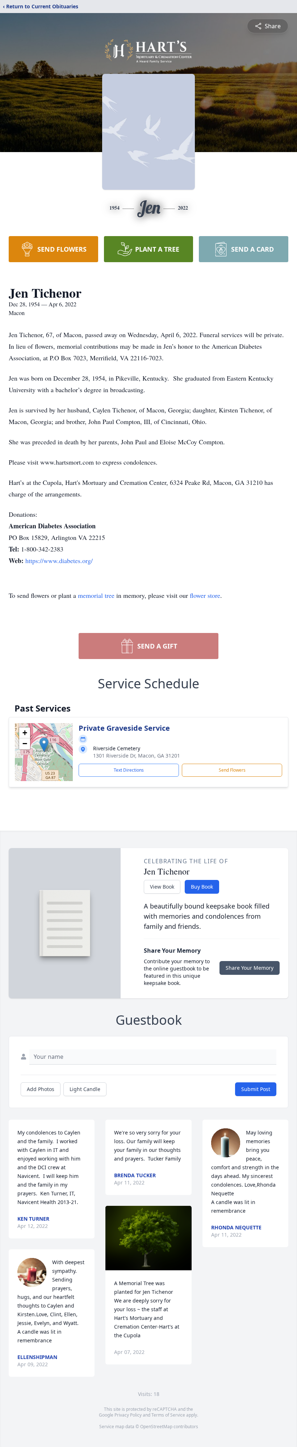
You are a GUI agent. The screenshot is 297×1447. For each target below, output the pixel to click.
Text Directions (129, 770)
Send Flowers (232, 770)
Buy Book (202, 886)
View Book (162, 886)
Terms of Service (168, 1415)
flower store (205, 595)
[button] (44, 744)
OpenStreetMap (156, 1426)
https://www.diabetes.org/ (59, 560)
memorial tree (96, 595)
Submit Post (255, 1089)
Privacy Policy (128, 1415)
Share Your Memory (249, 967)
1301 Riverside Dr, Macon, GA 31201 (136, 755)
